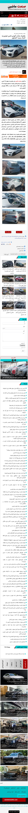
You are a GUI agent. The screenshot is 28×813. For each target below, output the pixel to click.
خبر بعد (18, 232)
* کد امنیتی (23, 343)
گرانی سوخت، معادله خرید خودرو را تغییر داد (15, 622)
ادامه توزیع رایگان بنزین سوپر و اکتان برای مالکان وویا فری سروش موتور (14, 522)
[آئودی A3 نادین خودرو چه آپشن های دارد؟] (20, 278)
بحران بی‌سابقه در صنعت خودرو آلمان (17, 620)
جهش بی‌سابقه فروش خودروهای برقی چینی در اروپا (14, 584)
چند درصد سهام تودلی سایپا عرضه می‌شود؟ (16, 450)
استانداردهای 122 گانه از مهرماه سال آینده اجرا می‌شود (14, 616)
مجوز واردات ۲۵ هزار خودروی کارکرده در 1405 (15, 398)
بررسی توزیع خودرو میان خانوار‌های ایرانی (16, 533)
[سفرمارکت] (13, 76)
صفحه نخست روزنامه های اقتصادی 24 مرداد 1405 (14, 576)
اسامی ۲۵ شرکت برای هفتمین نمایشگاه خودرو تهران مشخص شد (14, 518)
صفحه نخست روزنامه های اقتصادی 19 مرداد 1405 (14, 636)
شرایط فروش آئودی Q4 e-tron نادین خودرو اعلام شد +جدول (20, 313)
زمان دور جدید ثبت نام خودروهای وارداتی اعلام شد (14, 393)
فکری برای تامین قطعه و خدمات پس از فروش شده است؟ (14, 481)
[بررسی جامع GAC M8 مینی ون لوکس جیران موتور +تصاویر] (14, 725)
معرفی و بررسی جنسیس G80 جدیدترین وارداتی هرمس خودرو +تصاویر (14, 714)
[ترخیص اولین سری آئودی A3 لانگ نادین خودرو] (20, 264)
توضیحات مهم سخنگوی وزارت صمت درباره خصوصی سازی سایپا (14, 477)
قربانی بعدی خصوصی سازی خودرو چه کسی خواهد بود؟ (14, 609)
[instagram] (15, 15)
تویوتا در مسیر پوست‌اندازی (19, 453)
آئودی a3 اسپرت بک (7, 236)
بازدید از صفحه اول (20, 246)
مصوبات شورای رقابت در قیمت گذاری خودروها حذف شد (14, 433)
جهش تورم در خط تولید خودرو (18, 506)
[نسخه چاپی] (4, 25)
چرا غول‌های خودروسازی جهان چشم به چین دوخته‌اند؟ (14, 553)
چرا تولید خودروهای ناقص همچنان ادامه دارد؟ (15, 512)
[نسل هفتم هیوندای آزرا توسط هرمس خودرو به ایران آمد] (14, 677)
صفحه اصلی (22, 23)
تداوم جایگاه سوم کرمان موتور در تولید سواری (15, 629)
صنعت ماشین (18, 81)
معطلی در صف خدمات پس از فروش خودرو (16, 509)
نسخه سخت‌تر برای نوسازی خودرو (18, 639)
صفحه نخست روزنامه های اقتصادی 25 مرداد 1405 (14, 543)
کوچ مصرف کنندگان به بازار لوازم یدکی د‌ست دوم (14, 564)
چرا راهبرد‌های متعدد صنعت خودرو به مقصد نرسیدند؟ (14, 561)
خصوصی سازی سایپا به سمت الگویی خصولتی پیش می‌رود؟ (14, 469)
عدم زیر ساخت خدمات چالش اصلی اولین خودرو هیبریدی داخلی (14, 633)
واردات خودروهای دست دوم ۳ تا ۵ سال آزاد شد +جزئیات (14, 411)
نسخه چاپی (21, 251)
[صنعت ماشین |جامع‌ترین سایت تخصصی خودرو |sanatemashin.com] (14, 7)
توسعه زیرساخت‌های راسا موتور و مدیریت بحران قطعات (14, 596)
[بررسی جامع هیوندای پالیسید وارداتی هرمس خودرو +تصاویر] (14, 757)
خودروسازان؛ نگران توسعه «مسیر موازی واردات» (14, 461)
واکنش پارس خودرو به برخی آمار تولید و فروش (15, 463)
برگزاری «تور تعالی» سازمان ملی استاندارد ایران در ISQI (14, 442)
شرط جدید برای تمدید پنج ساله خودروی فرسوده (15, 473)
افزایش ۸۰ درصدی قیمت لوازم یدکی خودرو (15, 557)
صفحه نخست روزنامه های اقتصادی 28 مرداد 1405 (14, 466)
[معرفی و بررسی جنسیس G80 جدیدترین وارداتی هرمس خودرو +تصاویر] (14, 709)
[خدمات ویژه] (8, 291)
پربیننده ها (3, 15)
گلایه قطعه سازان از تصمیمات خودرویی (17, 612)
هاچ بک (18, 23)
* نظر (24, 331)
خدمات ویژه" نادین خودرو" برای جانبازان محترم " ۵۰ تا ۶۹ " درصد (8, 298)
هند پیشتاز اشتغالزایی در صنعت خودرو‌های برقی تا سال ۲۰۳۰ (14, 587)
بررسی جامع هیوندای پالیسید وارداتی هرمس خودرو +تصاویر (16, 762)
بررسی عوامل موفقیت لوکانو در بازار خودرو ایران (15, 550)
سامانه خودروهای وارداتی (19, 238)
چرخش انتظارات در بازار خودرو (18, 600)
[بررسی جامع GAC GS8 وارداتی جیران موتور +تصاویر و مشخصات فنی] (14, 741)
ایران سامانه (11, 811)
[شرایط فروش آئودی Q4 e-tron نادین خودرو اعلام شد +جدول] (20, 305)
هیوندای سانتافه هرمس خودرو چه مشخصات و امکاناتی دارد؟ (14, 503)
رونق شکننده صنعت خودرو (19, 396)
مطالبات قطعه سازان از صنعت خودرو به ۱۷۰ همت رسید (14, 446)
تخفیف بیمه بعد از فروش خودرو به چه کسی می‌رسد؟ (14, 486)
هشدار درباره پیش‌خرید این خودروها (17, 405)
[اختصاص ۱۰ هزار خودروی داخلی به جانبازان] (8, 305)
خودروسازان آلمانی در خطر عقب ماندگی (16, 581)
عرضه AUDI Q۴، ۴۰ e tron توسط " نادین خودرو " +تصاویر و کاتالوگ (20, 298)
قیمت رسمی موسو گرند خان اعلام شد (17, 408)
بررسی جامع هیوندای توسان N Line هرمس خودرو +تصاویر (16, 697)
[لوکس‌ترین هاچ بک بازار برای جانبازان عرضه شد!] (8, 278)
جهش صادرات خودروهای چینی (18, 530)
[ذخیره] (6, 24)
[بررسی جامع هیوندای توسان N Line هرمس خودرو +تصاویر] (14, 693)
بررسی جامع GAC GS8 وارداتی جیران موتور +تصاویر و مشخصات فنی (14, 746)
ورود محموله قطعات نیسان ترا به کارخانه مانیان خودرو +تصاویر (14, 572)
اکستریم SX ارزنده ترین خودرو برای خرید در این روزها (14, 568)
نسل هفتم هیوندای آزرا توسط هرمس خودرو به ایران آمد (14, 423)
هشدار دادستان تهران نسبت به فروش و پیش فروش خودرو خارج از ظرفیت (14, 437)
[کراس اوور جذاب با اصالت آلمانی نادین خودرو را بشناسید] (8, 264)
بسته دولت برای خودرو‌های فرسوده (17, 455)
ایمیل (24, 326)
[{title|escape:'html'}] (14, 370)
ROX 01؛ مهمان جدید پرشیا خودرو (17, 489)
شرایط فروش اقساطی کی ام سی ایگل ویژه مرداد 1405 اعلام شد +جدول (14, 527)
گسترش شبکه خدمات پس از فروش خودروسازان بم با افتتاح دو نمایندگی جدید (14, 495)
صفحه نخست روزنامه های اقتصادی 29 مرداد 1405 (14, 427)
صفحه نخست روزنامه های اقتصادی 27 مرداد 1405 (14, 492)
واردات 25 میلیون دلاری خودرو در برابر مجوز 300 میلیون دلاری (14, 536)
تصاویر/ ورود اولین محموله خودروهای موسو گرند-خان (14, 378)
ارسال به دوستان (20, 248)
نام (24, 321)
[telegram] (17, 15)
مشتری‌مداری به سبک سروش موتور (17, 429)
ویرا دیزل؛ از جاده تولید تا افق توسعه (17, 499)
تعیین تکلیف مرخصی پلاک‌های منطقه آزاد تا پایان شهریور (14, 402)
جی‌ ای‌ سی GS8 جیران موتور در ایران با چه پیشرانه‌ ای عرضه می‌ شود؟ (14, 419)
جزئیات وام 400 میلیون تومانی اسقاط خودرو (15, 579)
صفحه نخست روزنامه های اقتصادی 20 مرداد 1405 (14, 605)
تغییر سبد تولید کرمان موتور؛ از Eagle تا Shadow (14, 540)
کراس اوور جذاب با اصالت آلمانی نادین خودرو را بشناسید (8, 271)
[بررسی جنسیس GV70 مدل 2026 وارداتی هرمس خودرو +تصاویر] (14, 773)
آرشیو (1, 783)
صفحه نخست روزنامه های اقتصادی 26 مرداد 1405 (14, 514)
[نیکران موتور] (13, 28)
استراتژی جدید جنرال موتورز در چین (17, 642)
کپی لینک (6, 254)
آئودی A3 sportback (16, 236)
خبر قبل (8, 232)
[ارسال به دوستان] (2, 24)
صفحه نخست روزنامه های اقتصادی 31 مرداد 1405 (14, 415)
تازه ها (7, 15)
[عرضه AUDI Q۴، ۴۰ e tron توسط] (20, 291)
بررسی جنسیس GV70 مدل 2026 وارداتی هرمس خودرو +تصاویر (15, 778)
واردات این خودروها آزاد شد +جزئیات (17, 458)
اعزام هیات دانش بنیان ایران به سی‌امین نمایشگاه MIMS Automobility (14, 546)
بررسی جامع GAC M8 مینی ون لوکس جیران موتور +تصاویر (16, 730)
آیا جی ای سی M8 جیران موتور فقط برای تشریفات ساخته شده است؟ (14, 389)
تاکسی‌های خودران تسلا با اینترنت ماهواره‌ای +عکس (14, 592)
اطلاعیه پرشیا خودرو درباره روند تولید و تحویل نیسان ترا (14, 626)
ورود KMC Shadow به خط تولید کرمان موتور (15, 603)
